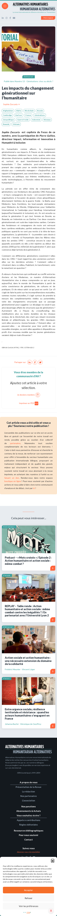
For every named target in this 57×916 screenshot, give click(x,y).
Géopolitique (8, 120)
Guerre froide (22, 120)
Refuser (28, 898)
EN (54, 6)
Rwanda (6, 124)
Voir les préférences (28, 906)
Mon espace (48, 18)
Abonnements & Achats (28, 811)
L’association (28, 800)
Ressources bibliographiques (28, 830)
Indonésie (36, 120)
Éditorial (28, 77)
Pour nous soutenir (28, 835)
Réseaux (47, 120)
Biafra (18, 111)
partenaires (15, 443)
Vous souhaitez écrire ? (28, 815)
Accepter (28, 890)
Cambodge (7, 115)
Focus (7, 678)
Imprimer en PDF (28, 403)
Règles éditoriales (28, 824)
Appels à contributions (28, 820)
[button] (52, 860)
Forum (7, 575)
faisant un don (11, 478)
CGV (28, 912)
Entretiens (9, 527)
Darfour (18, 115)
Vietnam (16, 124)
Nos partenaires (28, 796)
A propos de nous (28, 782)
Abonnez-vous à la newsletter (28, 852)
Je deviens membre (26, 394)
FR (50, 6)
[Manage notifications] (51, 910)
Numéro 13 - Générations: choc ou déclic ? (34, 81)
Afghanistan (8, 111)
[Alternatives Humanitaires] (28, 8)
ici (34, 488)
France (28, 115)
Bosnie (40, 111)
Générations (39, 115)
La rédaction (28, 791)
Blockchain (29, 111)
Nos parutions (28, 806)
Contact (28, 839)
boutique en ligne (12, 481)
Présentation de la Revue (28, 787)
